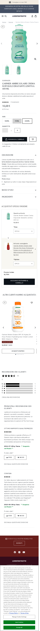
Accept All (19, 627)
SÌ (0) (10, 457)
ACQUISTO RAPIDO (18, 351)
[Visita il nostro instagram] (19, 552)
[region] (19, 598)
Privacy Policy (13, 613)
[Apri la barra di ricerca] (5, 16)
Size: (4, 116)
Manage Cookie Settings (19, 617)
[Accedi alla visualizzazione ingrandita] (35, 59)
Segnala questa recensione (16, 464)
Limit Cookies (19, 622)
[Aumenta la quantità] (17, 130)
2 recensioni (15, 102)
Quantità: (6, 126)
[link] (32, 16)
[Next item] (35, 327)
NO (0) (22, 457)
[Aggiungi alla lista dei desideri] (32, 139)
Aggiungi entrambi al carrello (19, 282)
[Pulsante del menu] (2, 16)
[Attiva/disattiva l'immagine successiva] (37, 43)
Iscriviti (19, 543)
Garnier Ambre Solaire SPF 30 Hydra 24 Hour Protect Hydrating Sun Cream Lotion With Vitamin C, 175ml (17, 337)
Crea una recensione (11, 397)
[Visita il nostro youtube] (24, 552)
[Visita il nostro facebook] (15, 552)
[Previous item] (3, 327)
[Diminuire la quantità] (5, 130)
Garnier (10, 22)
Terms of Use (24, 613)
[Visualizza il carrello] (35, 16)
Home (4, 22)
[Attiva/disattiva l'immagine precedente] (1, 43)
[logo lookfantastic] (19, 16)
